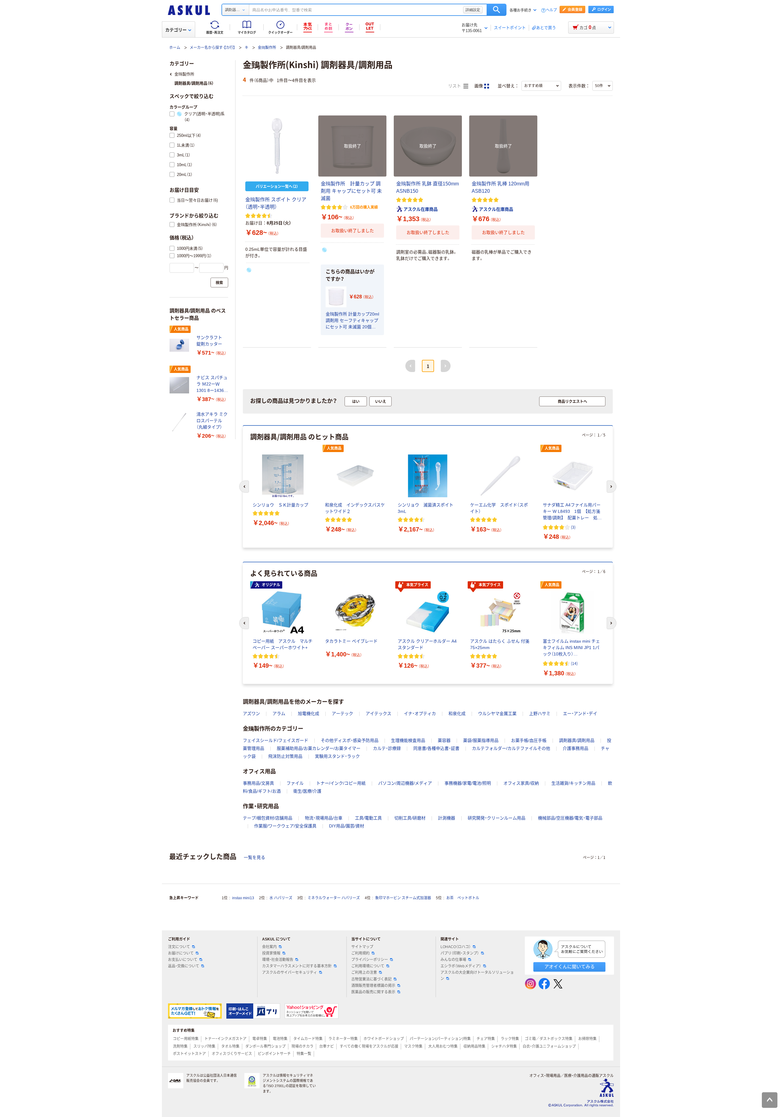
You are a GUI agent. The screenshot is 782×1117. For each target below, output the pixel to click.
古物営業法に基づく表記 (371, 979)
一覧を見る (254, 857)
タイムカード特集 (308, 1039)
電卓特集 (259, 1039)
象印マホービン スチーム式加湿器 (403, 898)
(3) (573, 527)
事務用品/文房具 (258, 783)
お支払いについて (182, 960)
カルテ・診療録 (387, 748)
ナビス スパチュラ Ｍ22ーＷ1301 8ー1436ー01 (212, 384)
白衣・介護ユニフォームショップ (549, 1046)
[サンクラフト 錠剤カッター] (181, 345)
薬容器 (444, 740)
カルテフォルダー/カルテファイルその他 (511, 748)
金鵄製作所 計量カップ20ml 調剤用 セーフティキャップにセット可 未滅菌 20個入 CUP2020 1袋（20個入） (352, 321)
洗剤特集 (180, 1046)
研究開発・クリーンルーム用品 (496, 818)
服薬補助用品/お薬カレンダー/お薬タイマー (318, 748)
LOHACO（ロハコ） (455, 947)
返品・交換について (183, 966)
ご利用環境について (367, 966)
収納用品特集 (474, 1046)
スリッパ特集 (204, 1046)
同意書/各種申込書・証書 (436, 748)
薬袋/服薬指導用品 (481, 740)
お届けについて (181, 953)
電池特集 (280, 1039)
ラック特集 (510, 1039)
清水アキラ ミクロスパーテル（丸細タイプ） (212, 420)
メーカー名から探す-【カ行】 (212, 48)
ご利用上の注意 (364, 972)
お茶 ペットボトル (462, 898)
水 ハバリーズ (280, 898)
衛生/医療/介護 (307, 791)
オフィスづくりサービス (232, 1054)
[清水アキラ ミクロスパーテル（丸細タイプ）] (181, 422)
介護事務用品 (575, 748)
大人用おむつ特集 (443, 1046)
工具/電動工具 (368, 818)
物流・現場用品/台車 (323, 818)
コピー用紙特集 (186, 1039)
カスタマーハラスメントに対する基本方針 (297, 966)
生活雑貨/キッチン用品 (573, 783)
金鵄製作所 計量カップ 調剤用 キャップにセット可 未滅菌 (351, 191)
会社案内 (269, 947)
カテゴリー (176, 29)
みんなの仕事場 (453, 960)
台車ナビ (326, 1046)
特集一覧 (304, 1054)
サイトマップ (362, 947)
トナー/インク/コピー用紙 (341, 783)
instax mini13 (243, 898)
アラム (278, 713)
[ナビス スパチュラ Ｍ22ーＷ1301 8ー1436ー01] (181, 385)
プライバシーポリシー (369, 960)
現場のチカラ (302, 1046)
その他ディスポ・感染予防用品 (349, 740)
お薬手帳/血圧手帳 (528, 740)
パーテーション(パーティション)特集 (440, 1039)
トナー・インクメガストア (225, 1039)
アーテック (342, 713)
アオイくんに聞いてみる (569, 966)
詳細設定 (473, 10)
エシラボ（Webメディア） (460, 966)
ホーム (174, 48)
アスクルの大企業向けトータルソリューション (477, 975)
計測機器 (446, 818)
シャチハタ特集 (504, 1046)
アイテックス (378, 713)
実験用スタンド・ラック (337, 756)
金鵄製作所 (267, 48)
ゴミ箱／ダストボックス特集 (548, 1039)
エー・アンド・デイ (580, 713)
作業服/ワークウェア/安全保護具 (285, 825)
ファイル (295, 783)
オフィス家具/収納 (521, 783)
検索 (496, 10)
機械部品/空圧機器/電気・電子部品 (570, 818)
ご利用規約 (360, 953)
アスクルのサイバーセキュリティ (289, 972)
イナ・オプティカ (420, 713)
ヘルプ (551, 10)
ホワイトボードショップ (384, 1039)
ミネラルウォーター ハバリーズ (334, 898)
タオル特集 (230, 1046)
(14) (574, 663)
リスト (455, 86)
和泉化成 (457, 713)
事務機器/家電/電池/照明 (467, 783)
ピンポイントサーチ (274, 1054)
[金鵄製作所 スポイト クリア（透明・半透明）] (277, 146)
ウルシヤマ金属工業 (497, 713)
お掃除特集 (587, 1039)
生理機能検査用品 (408, 740)
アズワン (251, 713)
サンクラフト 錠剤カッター (211, 340)
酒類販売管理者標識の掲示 (373, 986)
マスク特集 (413, 1046)
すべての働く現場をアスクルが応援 (369, 1046)
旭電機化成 (308, 713)
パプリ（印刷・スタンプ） (459, 953)
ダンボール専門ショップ (265, 1046)
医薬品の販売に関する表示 (373, 992)
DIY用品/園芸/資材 (346, 825)
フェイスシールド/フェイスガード (275, 740)
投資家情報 (271, 953)
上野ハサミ (539, 713)
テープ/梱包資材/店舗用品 (267, 818)
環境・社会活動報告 (277, 960)
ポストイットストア (189, 1054)
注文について (179, 947)
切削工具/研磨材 (410, 818)
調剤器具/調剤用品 (576, 740)
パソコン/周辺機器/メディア (405, 783)
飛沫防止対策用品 (285, 756)
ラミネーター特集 (343, 1039)
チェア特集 (486, 1039)
